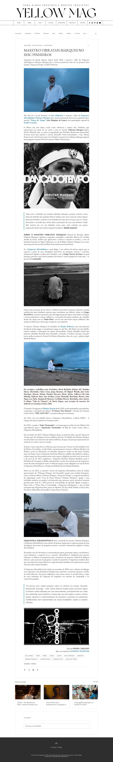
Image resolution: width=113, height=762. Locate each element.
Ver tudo (95, 681)
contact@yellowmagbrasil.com (60, 756)
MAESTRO (81, 655)
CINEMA (69, 33)
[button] (96, 33)
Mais (84, 33)
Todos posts (18, 33)
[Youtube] (100, 23)
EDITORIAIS (28, 33)
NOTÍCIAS (37, 33)
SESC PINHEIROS (69, 655)
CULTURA (77, 33)
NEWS (38, 655)
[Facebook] (90, 23)
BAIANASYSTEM (58, 659)
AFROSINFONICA (45, 659)
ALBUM (59, 655)
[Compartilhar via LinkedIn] (33, 670)
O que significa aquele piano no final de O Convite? (84, 703)
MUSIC (52, 655)
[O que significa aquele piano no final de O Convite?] (85, 692)
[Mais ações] (88, 45)
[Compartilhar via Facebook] (25, 670)
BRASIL (45, 655)
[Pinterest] (95, 23)
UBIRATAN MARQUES (31, 659)
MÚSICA (61, 33)
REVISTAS (46, 33)
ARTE (53, 33)
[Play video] (56, 626)
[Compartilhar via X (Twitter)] (29, 670)
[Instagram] (92, 23)
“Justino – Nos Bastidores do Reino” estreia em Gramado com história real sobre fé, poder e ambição (27, 703)
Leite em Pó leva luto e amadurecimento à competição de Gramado (56, 703)
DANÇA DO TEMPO (71, 659)
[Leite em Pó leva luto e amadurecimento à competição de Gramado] (56, 692)
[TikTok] (97, 23)
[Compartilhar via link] (37, 670)
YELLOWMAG (29, 655)
